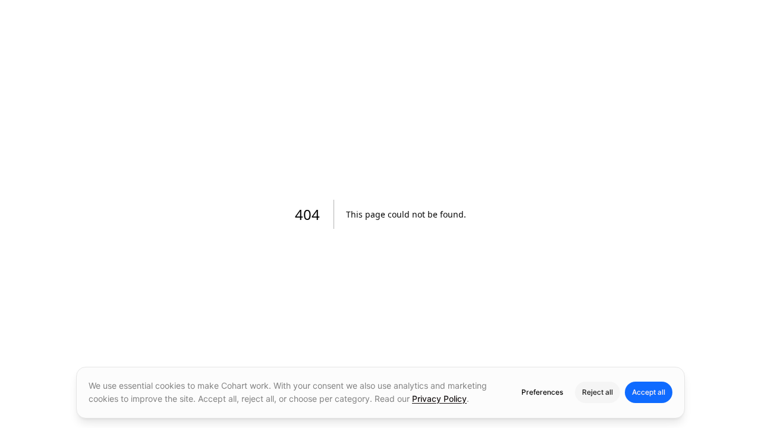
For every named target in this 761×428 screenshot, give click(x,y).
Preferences (542, 392)
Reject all (597, 392)
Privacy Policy (439, 399)
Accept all (648, 392)
